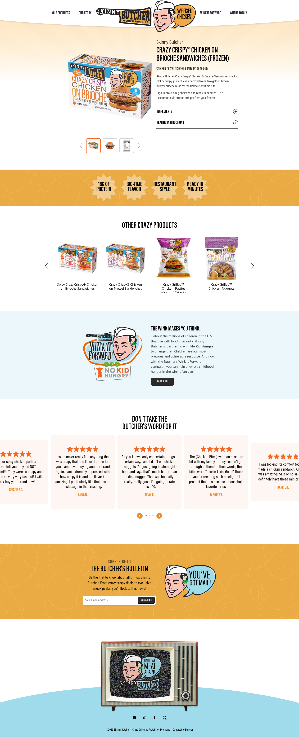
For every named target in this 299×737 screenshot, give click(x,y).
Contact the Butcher (183, 729)
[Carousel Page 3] (153, 515)
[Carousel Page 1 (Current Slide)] (146, 515)
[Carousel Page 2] (149, 515)
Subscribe (146, 600)
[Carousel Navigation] (149, 522)
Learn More (162, 381)
